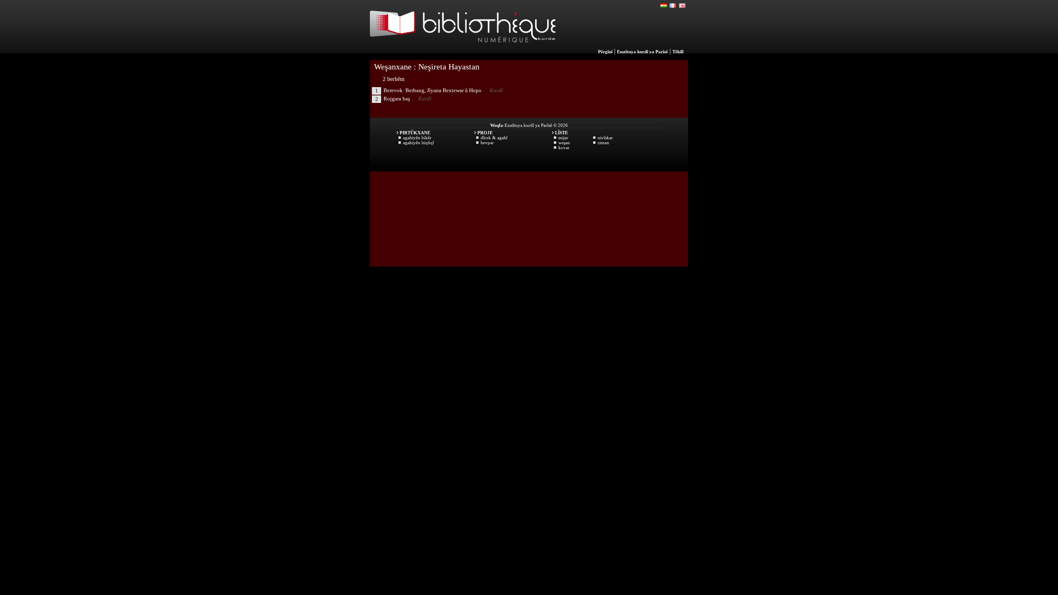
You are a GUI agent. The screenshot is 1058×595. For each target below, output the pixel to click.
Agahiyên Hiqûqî (418, 142)
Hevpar (487, 142)
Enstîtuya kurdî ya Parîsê (642, 51)
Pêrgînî (605, 51)
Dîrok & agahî (494, 137)
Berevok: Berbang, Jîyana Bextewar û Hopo (432, 90)
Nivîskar (605, 137)
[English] (682, 6)
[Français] (673, 6)
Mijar (563, 137)
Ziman (603, 142)
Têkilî (678, 51)
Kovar (564, 147)
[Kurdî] (664, 6)
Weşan (564, 142)
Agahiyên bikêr (417, 137)
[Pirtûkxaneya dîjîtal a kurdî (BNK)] (462, 51)
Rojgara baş (397, 98)
